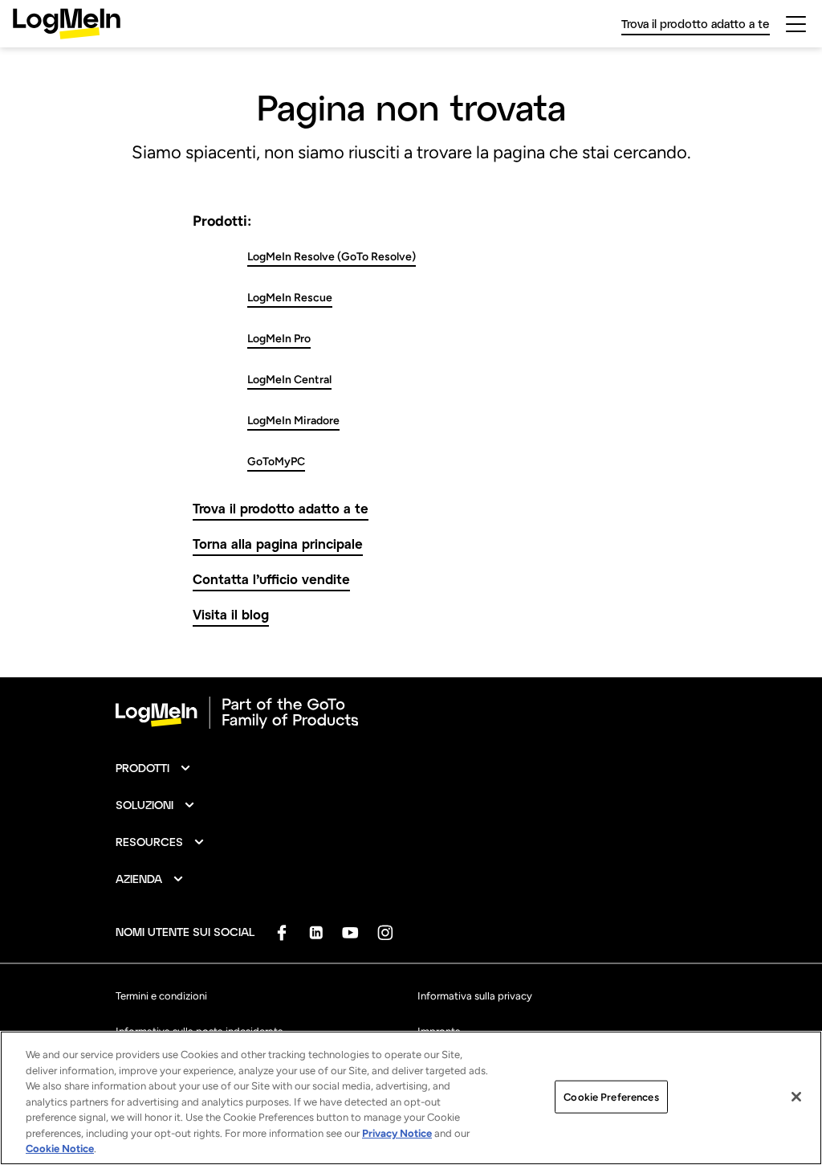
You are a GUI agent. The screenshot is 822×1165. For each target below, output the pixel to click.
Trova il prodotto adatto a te (280, 508)
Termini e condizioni (161, 996)
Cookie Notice (60, 1149)
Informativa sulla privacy (474, 996)
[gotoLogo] (66, 23)
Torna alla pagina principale (278, 543)
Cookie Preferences (611, 1096)
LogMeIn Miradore (293, 420)
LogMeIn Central (289, 379)
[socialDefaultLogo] (281, 932)
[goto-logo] (411, 713)
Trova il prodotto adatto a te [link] (695, 24)
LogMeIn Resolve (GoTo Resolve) (331, 257)
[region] (411, 1098)
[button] (154, 768)
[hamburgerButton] (796, 24)
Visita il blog (231, 614)
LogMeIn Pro (279, 338)
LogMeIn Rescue (289, 298)
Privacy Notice (397, 1133)
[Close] (796, 1096)
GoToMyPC (276, 461)
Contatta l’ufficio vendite (271, 579)
